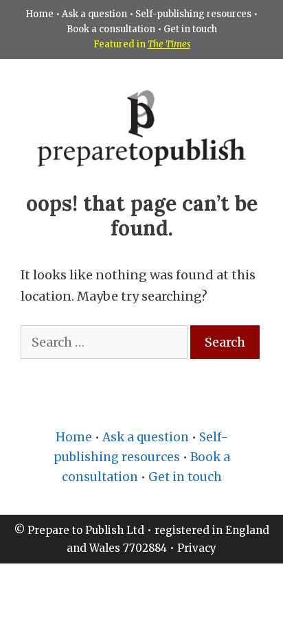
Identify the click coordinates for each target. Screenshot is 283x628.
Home (39, 14)
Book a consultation (111, 29)
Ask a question (94, 14)
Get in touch (190, 29)
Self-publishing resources (193, 14)
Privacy (196, 548)
